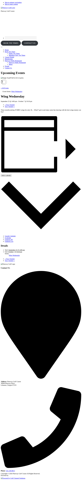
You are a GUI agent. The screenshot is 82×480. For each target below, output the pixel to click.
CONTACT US (29, 43)
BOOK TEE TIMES (10, 43)
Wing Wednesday (14, 255)
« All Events (5, 88)
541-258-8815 (10, 471)
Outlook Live (9, 241)
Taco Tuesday (10, 105)
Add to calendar (6, 175)
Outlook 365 (9, 240)
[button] (10, 52)
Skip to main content (11, 4)
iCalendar (8, 238)
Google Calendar (10, 236)
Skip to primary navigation (13, 2)
